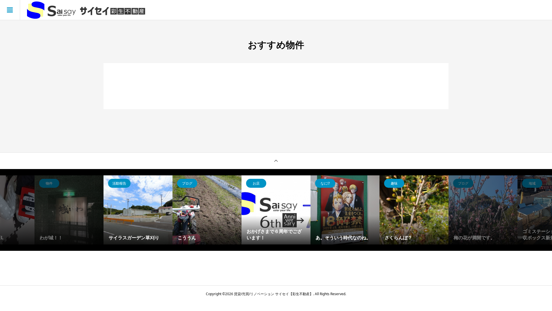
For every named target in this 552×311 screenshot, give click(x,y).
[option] (113, 209)
